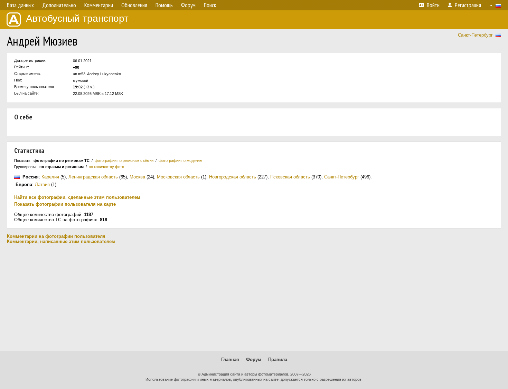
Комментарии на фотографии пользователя (56, 236)
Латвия (42, 184)
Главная (230, 359)
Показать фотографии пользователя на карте (65, 204)
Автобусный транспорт (77, 18)
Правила (277, 359)
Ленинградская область (93, 176)
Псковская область (290, 176)
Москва (137, 176)
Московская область (178, 176)
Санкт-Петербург (475, 35)
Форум (253, 359)
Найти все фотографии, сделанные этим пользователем (77, 197)
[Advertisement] (254, 297)
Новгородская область (232, 176)
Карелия (50, 176)
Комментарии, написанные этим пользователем (61, 241)
